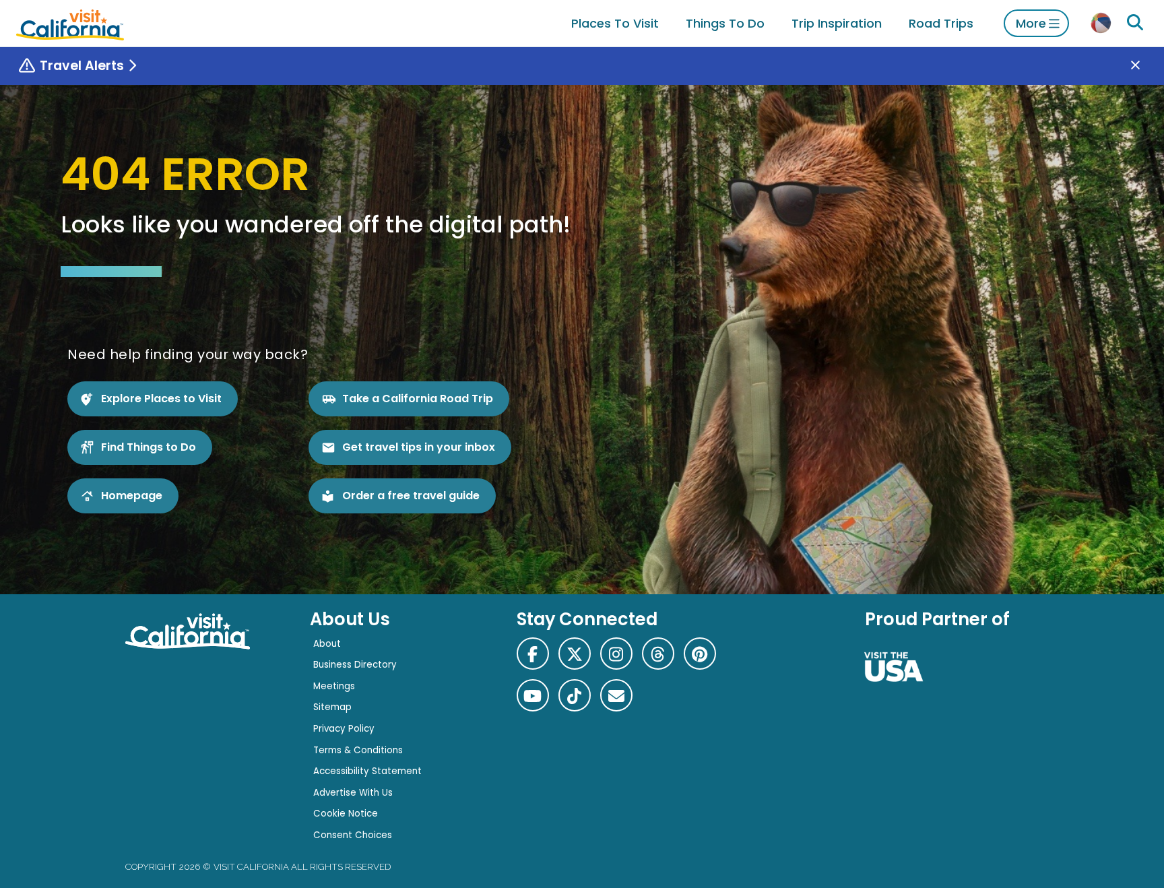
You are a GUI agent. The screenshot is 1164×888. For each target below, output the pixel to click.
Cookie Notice (345, 813)
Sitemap (332, 707)
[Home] (70, 23)
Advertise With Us (353, 792)
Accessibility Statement (367, 771)
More (1031, 23)
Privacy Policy (344, 728)
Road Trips (941, 23)
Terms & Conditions (358, 750)
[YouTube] (533, 695)
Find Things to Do (148, 447)
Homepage (131, 495)
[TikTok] (574, 695)
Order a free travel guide (411, 495)
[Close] (1145, 66)
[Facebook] (533, 653)
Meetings (334, 686)
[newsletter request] (616, 695)
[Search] (1135, 23)
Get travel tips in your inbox (418, 447)
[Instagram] (616, 653)
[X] (574, 653)
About (327, 643)
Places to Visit (615, 23)
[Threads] (658, 653)
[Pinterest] (700, 653)
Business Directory (355, 664)
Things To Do (725, 23)
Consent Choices (352, 835)
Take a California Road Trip (417, 398)
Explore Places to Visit (161, 398)
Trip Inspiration (836, 23)
